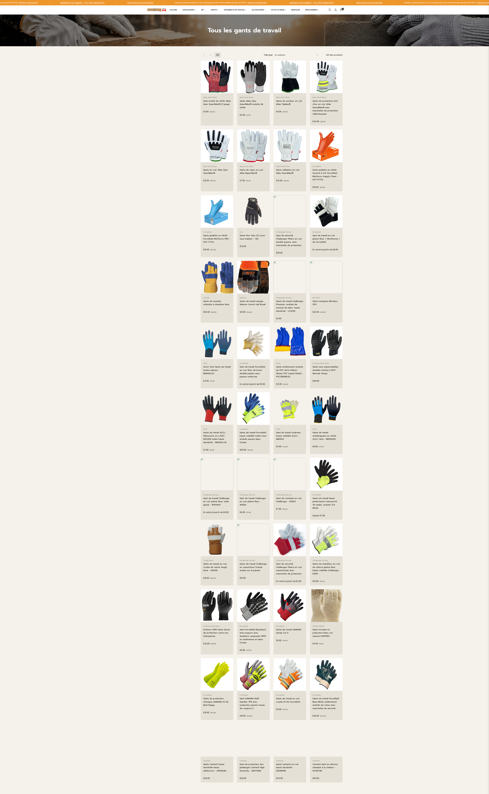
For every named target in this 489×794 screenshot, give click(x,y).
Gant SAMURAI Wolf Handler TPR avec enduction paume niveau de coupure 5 (252, 703)
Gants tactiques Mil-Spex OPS (325, 303)
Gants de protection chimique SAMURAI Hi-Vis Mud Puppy (215, 702)
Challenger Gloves (283, 232)
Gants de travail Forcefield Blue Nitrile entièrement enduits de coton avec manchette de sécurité (326, 703)
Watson (243, 298)
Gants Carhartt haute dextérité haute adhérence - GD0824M (214, 767)
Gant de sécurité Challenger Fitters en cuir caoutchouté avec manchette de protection (289, 568)
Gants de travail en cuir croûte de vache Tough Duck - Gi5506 (215, 567)
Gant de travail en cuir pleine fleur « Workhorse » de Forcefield (326, 239)
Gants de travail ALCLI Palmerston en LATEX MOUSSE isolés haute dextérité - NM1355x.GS (215, 437)
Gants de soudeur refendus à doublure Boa (216, 303)
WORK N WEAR (318, 626)
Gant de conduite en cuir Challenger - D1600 (289, 500)
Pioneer (206, 298)
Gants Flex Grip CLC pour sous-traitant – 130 (252, 237)
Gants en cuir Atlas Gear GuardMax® (215, 171)
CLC (241, 232)
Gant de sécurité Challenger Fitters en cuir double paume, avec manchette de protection (289, 240)
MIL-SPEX (316, 298)
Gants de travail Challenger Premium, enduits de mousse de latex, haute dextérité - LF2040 (289, 306)
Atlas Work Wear (210, 97)
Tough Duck (208, 560)
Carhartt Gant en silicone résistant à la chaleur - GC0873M (325, 767)
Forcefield (317, 166)
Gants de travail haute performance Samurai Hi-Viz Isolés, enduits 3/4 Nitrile (325, 503)
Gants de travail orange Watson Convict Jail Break (253, 303)
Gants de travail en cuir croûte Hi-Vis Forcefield (288, 700)
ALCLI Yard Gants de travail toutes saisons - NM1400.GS (217, 370)
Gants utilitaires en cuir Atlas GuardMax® (288, 171)
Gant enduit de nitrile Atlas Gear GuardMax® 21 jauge (217, 102)
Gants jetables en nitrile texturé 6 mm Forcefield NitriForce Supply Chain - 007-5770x (325, 174)
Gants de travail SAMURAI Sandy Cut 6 (288, 631)
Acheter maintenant (204, 2)
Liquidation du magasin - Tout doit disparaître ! (30, 2)
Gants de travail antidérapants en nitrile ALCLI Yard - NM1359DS (324, 436)
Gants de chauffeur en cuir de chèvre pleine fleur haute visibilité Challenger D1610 (326, 568)
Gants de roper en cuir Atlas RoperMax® (251, 171)
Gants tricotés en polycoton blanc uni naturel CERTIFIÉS (323, 633)
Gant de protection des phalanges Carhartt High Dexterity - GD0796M (252, 767)
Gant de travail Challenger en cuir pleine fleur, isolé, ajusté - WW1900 (216, 501)
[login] (335, 9)
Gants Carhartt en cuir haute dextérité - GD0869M (287, 767)
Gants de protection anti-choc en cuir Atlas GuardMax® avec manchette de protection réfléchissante (325, 107)
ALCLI (205, 363)
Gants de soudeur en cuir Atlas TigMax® (289, 102)
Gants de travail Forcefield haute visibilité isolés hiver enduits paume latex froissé (253, 437)
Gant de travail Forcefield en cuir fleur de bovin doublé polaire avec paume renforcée (252, 371)
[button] (330, 10)
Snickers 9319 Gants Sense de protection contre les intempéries (216, 633)
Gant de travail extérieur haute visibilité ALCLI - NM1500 (288, 436)
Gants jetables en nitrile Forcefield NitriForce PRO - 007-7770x (216, 239)
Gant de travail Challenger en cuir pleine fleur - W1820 (253, 501)
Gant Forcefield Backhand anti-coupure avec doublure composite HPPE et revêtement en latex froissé (253, 636)
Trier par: (268, 55)
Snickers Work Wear (321, 363)
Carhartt (206, 761)
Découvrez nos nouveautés (88, 2)
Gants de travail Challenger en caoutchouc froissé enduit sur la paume (253, 567)
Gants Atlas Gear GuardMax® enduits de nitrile (251, 104)
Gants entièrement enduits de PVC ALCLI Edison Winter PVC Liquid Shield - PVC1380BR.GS (289, 371)
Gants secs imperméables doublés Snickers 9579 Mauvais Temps (325, 370)
